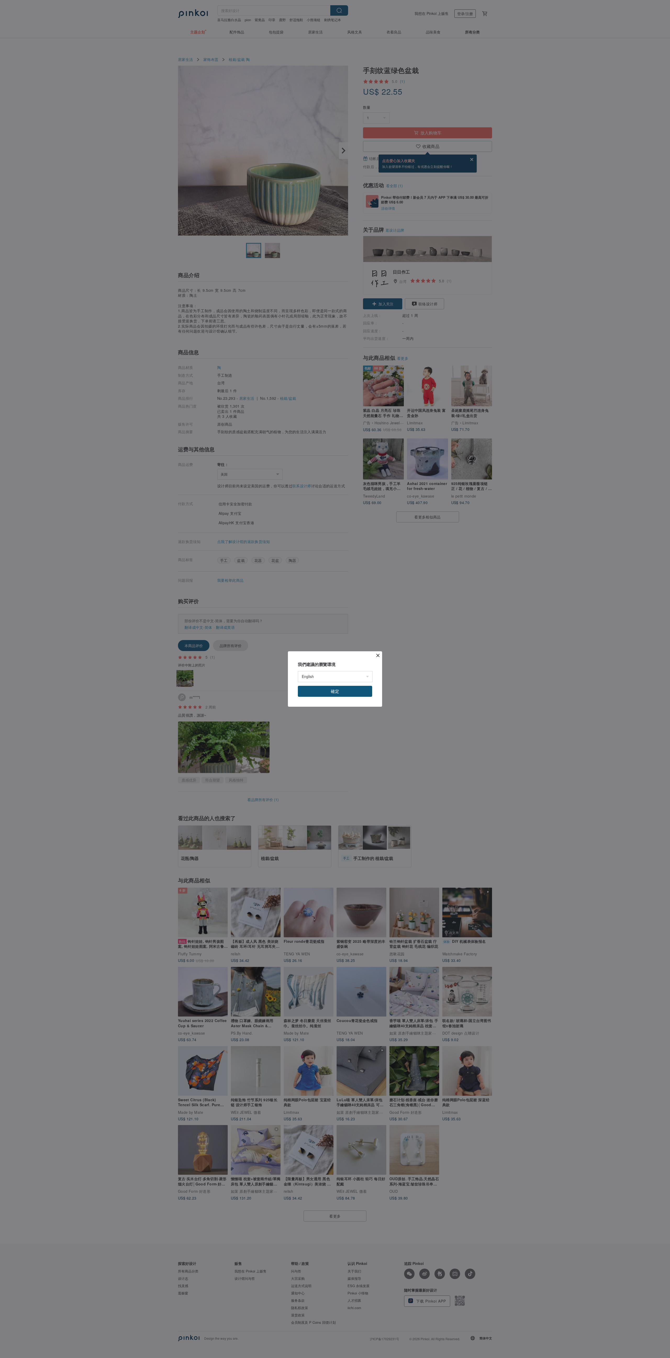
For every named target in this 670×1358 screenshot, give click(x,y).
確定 (335, 691)
